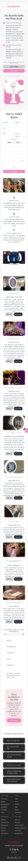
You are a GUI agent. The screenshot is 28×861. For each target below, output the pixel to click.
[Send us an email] (15, 850)
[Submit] (23, 634)
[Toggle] (5, 640)
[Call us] (18, 850)
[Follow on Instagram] (13, 850)
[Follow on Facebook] (10, 850)
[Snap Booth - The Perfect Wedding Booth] (14, 6)
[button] (3, 6)
